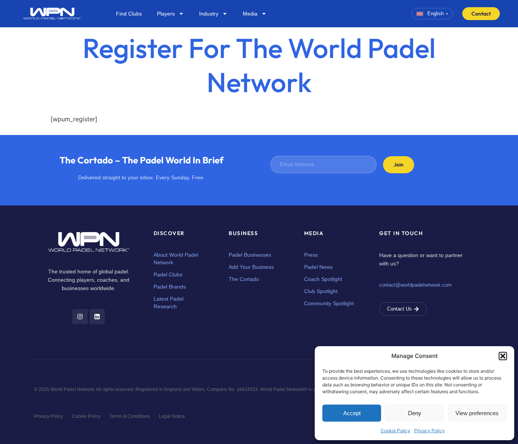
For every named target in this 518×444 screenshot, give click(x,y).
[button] (503, 356)
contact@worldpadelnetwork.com (415, 285)
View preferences (477, 413)
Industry (208, 14)
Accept (352, 413)
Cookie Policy (395, 430)
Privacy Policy (429, 430)
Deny (414, 413)
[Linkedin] (97, 316)
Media (250, 14)
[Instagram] (80, 316)
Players (166, 14)
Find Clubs (129, 14)
